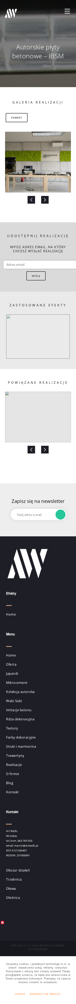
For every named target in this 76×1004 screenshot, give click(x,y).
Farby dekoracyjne (21, 737)
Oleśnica (13, 897)
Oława (11, 888)
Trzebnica (14, 879)
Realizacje (14, 764)
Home (11, 614)
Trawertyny (15, 755)
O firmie (12, 774)
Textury (12, 728)
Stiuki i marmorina (21, 746)
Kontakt (12, 792)
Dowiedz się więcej (45, 994)
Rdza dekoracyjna (20, 719)
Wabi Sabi (14, 701)
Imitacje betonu (19, 710)
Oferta (11, 664)
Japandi (12, 673)
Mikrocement (17, 682)
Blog (9, 783)
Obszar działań (18, 870)
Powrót (16, 117)
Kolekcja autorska (20, 692)
